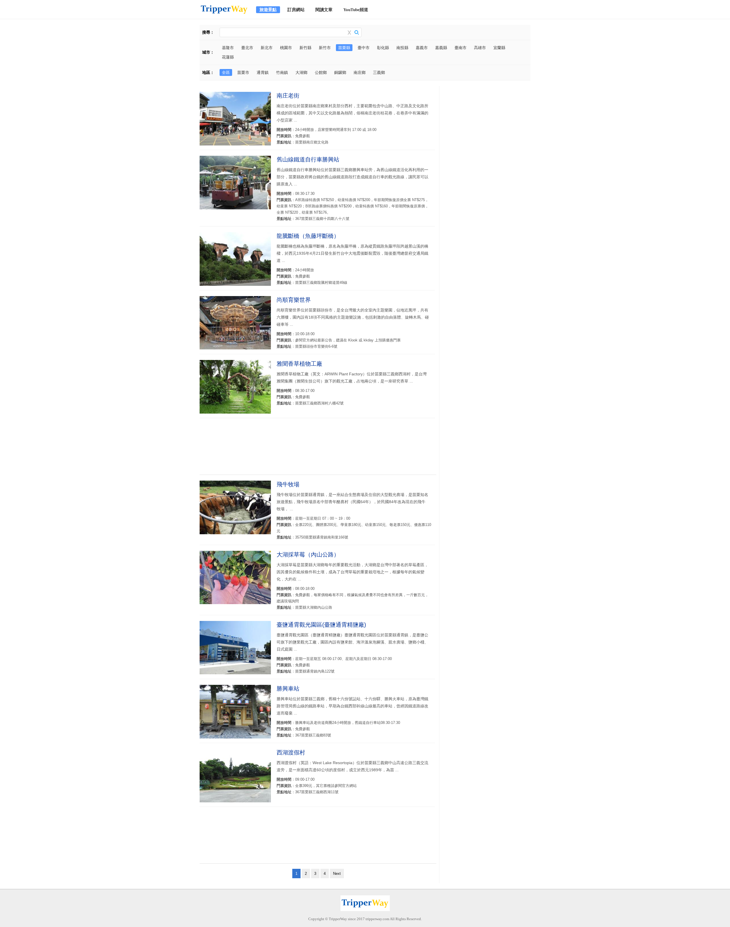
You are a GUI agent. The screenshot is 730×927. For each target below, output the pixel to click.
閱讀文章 (323, 9)
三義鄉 (379, 72)
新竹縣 (305, 47)
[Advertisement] (318, 445)
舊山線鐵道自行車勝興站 (308, 159)
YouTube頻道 (355, 9)
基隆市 (228, 47)
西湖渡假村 (291, 752)
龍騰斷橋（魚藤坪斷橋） (308, 236)
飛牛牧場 (288, 484)
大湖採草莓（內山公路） (308, 554)
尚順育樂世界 (294, 300)
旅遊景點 (268, 9)
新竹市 (325, 47)
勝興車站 (288, 688)
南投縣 (402, 47)
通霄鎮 (263, 72)
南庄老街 (288, 95)
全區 (226, 72)
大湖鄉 (301, 72)
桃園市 (286, 47)
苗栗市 (243, 72)
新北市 (267, 47)
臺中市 (364, 47)
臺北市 (247, 47)
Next (337, 873)
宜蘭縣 (499, 47)
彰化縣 (383, 47)
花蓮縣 (228, 57)
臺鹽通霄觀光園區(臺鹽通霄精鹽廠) (321, 625)
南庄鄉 (360, 72)
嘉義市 (422, 47)
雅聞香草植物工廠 (299, 364)
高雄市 (480, 47)
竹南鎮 (282, 72)
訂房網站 (296, 9)
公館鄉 (321, 72)
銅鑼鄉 (340, 72)
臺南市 (461, 47)
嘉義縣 (441, 47)
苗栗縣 (344, 47)
